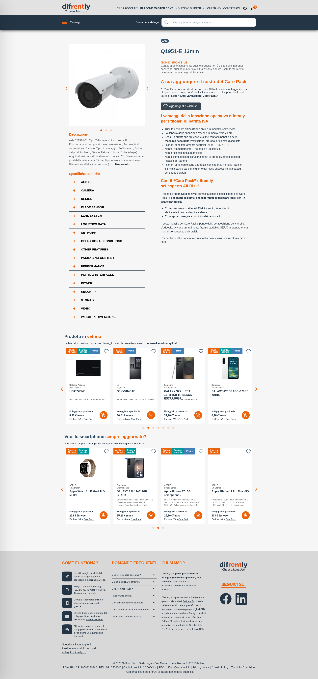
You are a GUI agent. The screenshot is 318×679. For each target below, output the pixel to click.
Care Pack (89, 419)
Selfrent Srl (188, 601)
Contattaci (231, 8)
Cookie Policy (220, 667)
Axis (164, 41)
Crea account (127, 8)
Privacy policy (200, 667)
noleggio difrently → (74, 652)
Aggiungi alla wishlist (183, 106)
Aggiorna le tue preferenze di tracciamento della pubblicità (160, 671)
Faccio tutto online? (122, 595)
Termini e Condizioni (243, 667)
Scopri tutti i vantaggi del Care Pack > (194, 95)
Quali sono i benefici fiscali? (126, 616)
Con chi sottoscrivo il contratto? (128, 602)
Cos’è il (122, 588)
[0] (252, 8)
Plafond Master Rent (156, 8)
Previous (66, 85)
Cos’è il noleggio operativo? (126, 575)
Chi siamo (214, 8)
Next (147, 85)
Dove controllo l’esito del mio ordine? (131, 609)
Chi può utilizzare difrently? (126, 581)
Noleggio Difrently (190, 8)
